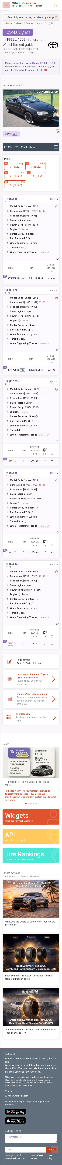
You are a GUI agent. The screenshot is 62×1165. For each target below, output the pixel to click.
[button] (31, 17)
